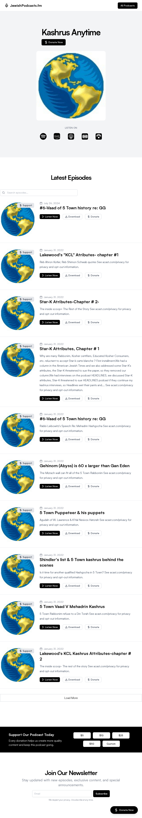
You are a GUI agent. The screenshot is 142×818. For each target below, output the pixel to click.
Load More (71, 698)
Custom (111, 743)
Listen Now (51, 216)
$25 (121, 735)
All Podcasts (128, 5)
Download (74, 216)
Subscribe (101, 793)
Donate (95, 216)
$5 (82, 735)
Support (27, 205)
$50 (91, 743)
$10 (101, 735)
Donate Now (55, 42)
